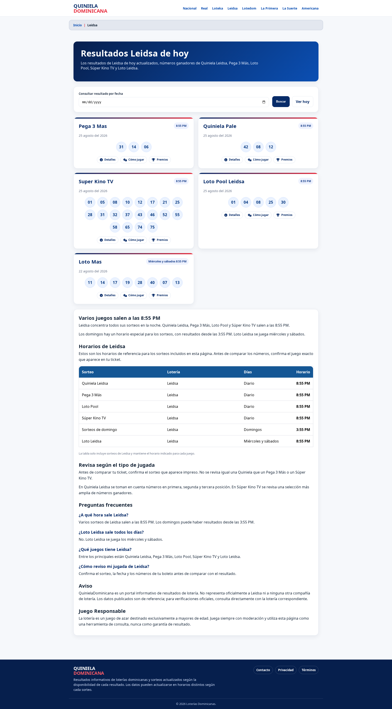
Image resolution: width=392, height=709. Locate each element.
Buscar (281, 101)
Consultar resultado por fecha (101, 94)
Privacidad (286, 670)
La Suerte (289, 8)
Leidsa (233, 8)
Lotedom (249, 8)
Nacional (189, 8)
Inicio (77, 25)
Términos (309, 670)
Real (204, 8)
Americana (310, 8)
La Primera (269, 8)
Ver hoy (302, 101)
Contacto (263, 670)
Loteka (217, 8)
